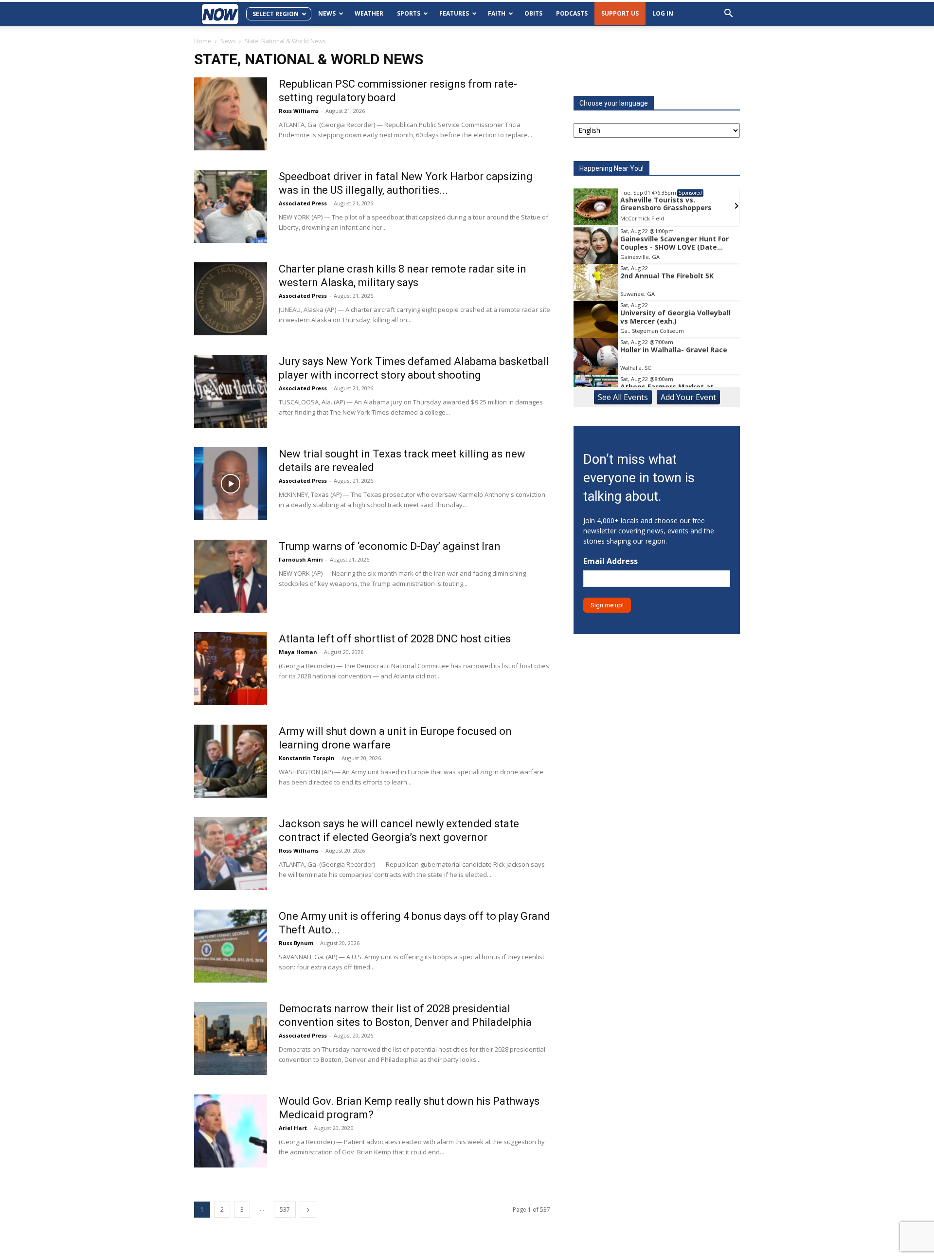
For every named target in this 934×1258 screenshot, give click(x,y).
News (327, 13)
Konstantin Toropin (307, 758)
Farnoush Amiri (301, 559)
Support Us (620, 13)
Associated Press (303, 203)
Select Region (275, 14)
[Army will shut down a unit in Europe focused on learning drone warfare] (230, 761)
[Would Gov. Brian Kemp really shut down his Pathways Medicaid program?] (230, 1130)
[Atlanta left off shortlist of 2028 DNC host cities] (230, 668)
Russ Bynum (296, 943)
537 (285, 1209)
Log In (662, 13)
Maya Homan (298, 652)
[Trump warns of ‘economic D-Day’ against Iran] (230, 576)
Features (454, 13)
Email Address (610, 561)
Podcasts (572, 13)
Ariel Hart (293, 1127)
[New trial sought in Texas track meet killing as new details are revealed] (230, 483)
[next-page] (308, 1210)
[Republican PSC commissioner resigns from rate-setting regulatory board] (230, 113)
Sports (408, 13)
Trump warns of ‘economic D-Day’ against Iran (390, 546)
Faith (496, 13)
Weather (369, 13)
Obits (533, 13)
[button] (728, 14)
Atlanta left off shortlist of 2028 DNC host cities (395, 639)
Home (202, 41)
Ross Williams (299, 110)
